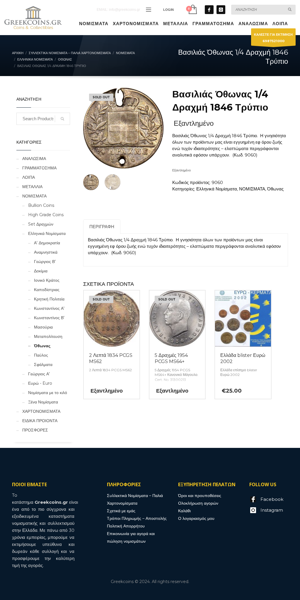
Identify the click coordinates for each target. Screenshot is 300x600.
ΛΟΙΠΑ (28, 177)
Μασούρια (43, 327)
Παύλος (41, 355)
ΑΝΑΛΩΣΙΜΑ (34, 158)
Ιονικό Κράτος (46, 280)
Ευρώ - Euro (40, 383)
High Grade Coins (46, 214)
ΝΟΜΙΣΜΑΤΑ (252, 189)
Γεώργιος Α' (39, 373)
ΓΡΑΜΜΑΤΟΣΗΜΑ (39, 168)
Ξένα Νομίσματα (43, 402)
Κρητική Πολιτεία (49, 299)
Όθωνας (275, 189)
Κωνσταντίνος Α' (49, 308)
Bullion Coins (41, 205)
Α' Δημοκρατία (47, 242)
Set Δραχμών (40, 224)
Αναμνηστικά (45, 252)
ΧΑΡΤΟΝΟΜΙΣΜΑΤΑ (41, 411)
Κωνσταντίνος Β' (49, 317)
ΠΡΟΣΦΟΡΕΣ (35, 430)
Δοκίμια (40, 271)
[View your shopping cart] (192, 9)
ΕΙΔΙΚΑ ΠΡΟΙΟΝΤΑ (39, 420)
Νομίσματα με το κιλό (47, 392)
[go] (290, 9)
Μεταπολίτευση (48, 336)
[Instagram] (221, 9)
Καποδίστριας (46, 289)
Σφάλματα (43, 364)
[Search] (62, 119)
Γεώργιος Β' (45, 261)
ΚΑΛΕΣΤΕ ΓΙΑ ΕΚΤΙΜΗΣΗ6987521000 (273, 37)
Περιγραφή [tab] (101, 226)
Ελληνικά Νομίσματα (216, 189)
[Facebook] (209, 9)
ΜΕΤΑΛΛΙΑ (32, 186)
